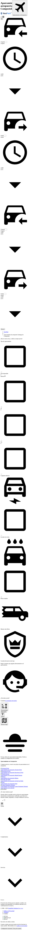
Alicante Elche (11, 769)
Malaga (9, 778)
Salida (2, 135)
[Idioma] (3, 17)
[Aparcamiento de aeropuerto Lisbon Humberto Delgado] (8, 785)
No (1, 442)
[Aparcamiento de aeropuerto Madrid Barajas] (5, 774)
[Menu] (2, 19)
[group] (15, 821)
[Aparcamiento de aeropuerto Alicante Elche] (5, 768)
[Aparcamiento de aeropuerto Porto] (2, 782)
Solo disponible (4, 373)
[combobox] (15, 75)
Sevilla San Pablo (12, 781)
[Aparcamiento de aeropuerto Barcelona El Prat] (5, 771)
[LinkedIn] (4, 800)
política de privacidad (22, 925)
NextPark (6, 332)
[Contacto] (1, 17)
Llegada (3, 42)
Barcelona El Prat (12, 772)
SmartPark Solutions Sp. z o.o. (15, 908)
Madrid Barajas (11, 775)
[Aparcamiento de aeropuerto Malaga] (3, 776)
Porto (9, 783)
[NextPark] (6, 15)
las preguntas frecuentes (11, 700)
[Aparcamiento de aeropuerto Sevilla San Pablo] (5, 779)
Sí (1, 408)
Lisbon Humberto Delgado (14, 786)
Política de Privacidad (9, 911)
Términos (6, 912)
